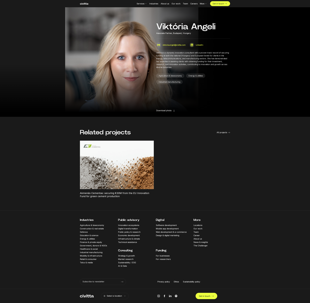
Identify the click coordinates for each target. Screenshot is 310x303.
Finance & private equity (91, 242)
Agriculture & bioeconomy (170, 76)
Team (196, 232)
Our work (198, 228)
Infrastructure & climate (129, 239)
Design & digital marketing (167, 235)
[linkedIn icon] (170, 296)
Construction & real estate (92, 228)
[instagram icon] (158, 296)
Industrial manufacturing (169, 82)
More (197, 220)
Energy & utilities (196, 76)
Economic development (129, 235)
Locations (198, 225)
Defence (84, 232)
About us (198, 239)
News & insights (201, 242)
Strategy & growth (126, 256)
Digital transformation (128, 228)
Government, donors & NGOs (93, 245)
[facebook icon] (164, 296)
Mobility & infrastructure (91, 256)
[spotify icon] (176, 296)
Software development (166, 225)
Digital (160, 220)
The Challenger (201, 245)
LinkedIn (199, 45)
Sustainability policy (191, 281)
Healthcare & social (89, 249)
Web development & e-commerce (171, 232)
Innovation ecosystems (128, 225)
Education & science (89, 235)
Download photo (164, 110)
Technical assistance (127, 242)
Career (197, 235)
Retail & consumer (88, 259)
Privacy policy (163, 281)
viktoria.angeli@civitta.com (174, 45)
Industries (87, 220)
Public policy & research (129, 232)
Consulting (125, 250)
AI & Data (122, 266)
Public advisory (128, 220)
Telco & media (86, 262)
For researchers (163, 259)
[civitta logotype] (84, 4)
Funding (161, 250)
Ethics (176, 281)
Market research (125, 259)
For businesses (163, 256)
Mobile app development (167, 228)
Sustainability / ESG (127, 262)
